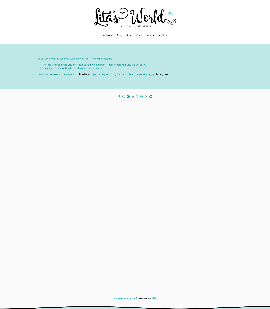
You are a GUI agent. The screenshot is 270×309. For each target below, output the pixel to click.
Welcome (108, 35)
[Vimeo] (137, 96)
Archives (162, 35)
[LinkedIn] (132, 96)
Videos (139, 35)
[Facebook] (119, 96)
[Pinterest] (128, 96)
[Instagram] (123, 96)
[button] (61, 156)
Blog (119, 35)
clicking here (82, 74)
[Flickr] (150, 96)
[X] (146, 96)
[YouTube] (141, 96)
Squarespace (145, 297)
